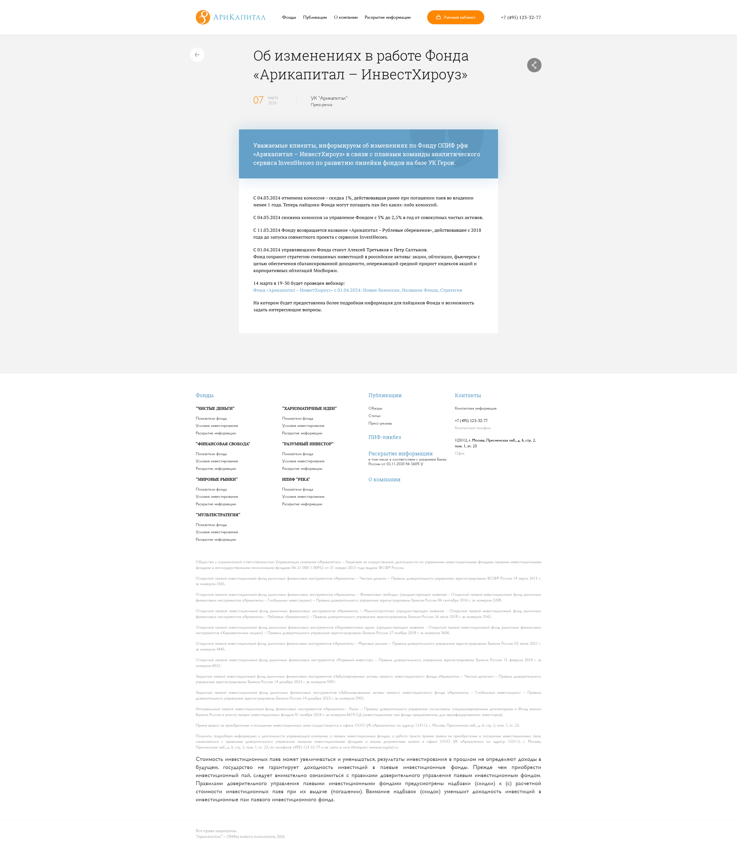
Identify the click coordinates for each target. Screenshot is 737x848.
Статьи (374, 415)
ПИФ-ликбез (384, 437)
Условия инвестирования (217, 425)
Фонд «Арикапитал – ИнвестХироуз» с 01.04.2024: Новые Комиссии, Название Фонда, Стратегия (357, 290)
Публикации (315, 17)
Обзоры (375, 408)
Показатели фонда (211, 418)
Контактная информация (476, 408)
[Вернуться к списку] (197, 55)
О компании (346, 17)
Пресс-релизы (380, 423)
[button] (456, 17)
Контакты (468, 395)
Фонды (289, 17)
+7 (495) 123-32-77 (521, 17)
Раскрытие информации (388, 17)
